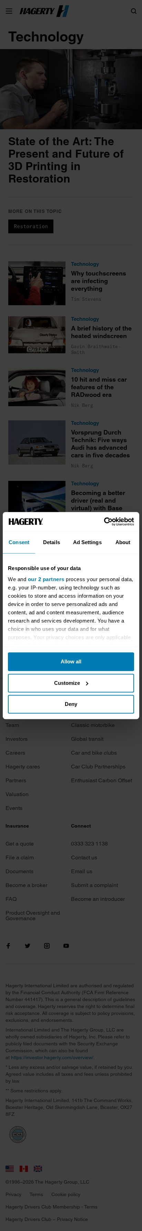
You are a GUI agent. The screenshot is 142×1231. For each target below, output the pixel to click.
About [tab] (123, 542)
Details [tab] (51, 542)
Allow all (71, 661)
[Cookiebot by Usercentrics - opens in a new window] (104, 521)
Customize (67, 683)
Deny (71, 704)
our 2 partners (46, 579)
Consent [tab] (19, 542)
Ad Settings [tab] (87, 542)
